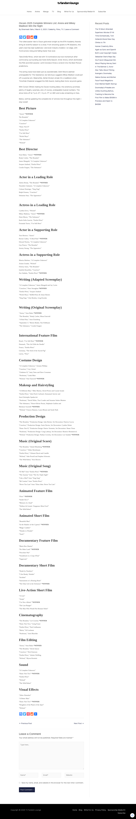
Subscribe (102, 12)
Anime (37, 12)
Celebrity (51, 29)
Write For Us (69, 12)
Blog (59, 12)
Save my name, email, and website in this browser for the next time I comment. (53, 783)
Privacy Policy (100, 810)
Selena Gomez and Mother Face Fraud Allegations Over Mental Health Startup (106, 80)
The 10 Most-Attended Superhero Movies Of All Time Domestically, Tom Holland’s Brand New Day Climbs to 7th (105, 35)
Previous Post (25, 723)
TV (53, 12)
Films (58, 29)
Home (29, 12)
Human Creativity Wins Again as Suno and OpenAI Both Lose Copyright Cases (106, 49)
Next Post (79, 723)
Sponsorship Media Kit (86, 12)
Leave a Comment (72, 29)
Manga (45, 12)
